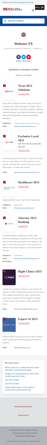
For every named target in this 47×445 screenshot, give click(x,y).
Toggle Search (15, 21)
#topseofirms (23, 415)
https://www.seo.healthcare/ (24, 208)
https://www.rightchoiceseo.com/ (25, 309)
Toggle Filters (23, 75)
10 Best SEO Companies (21, 48)
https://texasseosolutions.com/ (24, 126)
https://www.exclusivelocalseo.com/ (26, 172)
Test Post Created (12, 380)
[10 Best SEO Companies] (12, 10)
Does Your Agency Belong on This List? (25, 433)
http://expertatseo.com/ (22, 348)
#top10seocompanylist (23, 407)
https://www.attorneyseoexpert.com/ (27, 258)
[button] (37, 7)
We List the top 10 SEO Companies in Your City (23, 430)
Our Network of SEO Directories (25, 436)
